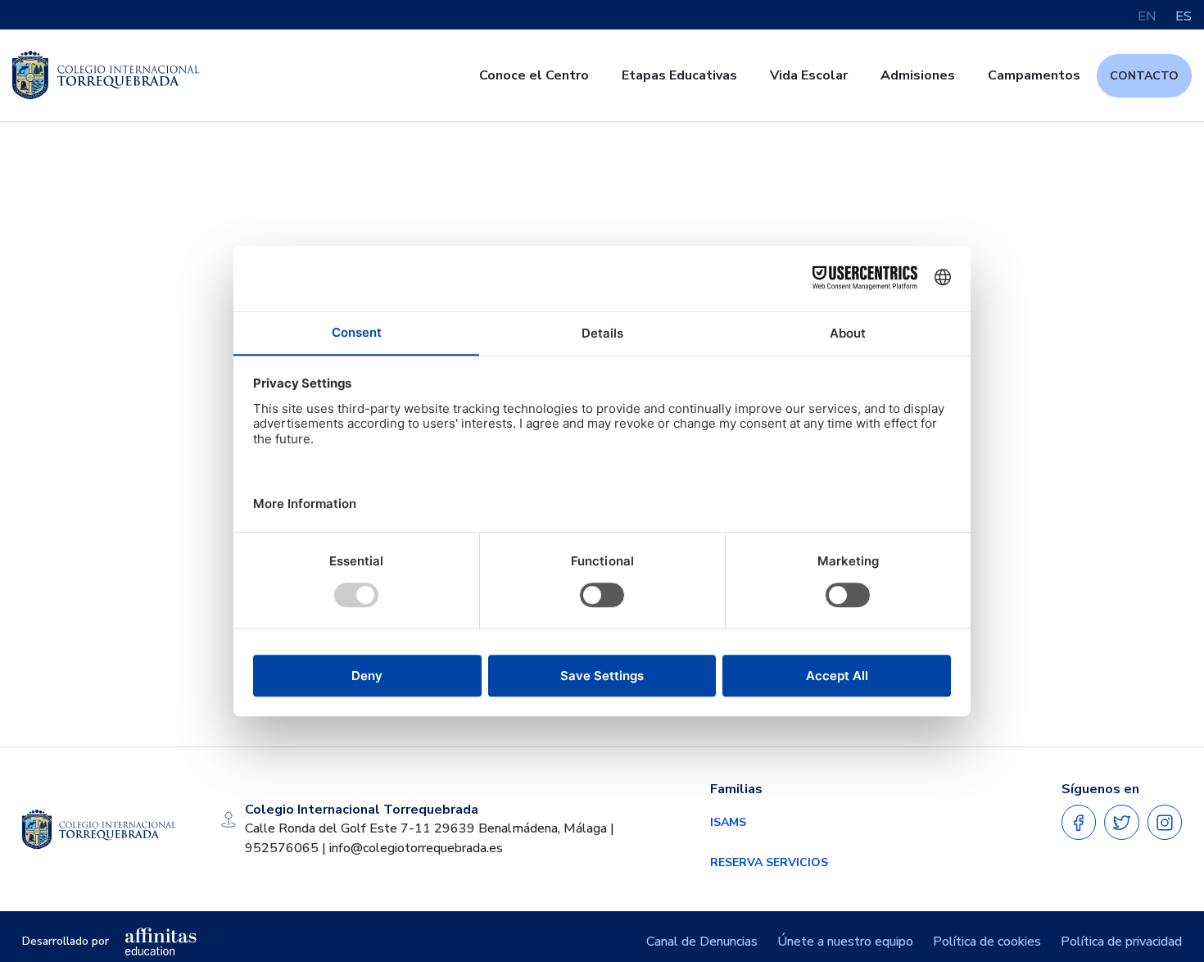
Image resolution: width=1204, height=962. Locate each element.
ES (1183, 16)
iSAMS (728, 822)
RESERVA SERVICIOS (769, 862)
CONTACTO (1144, 76)
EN (1147, 16)
